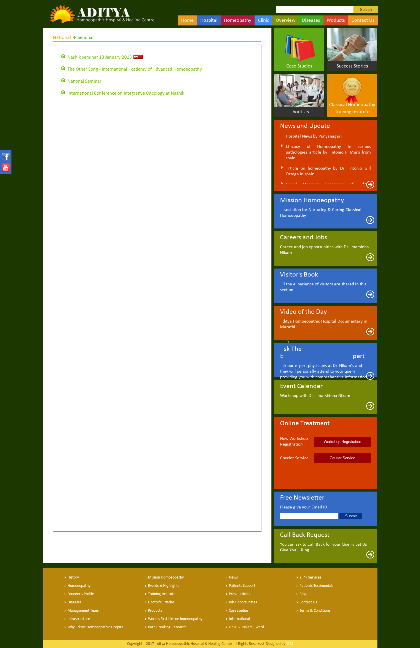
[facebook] (5, 160)
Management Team (83, 611)
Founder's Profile (80, 594)
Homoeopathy (78, 586)
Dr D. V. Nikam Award (246, 627)
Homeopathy (237, 20)
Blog (303, 594)
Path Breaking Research (167, 627)
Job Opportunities (243, 602)
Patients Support (242, 586)
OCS (289, 644)
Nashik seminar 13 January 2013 (99, 57)
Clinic (263, 20)
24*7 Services (310, 577)
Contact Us (363, 20)
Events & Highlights (163, 586)
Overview (285, 20)
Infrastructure (78, 619)
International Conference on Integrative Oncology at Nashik (125, 93)
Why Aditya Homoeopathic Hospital (95, 627)
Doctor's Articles (161, 602)
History (73, 577)
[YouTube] (5, 170)
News (233, 577)
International (239, 619)
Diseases (311, 20)
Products (336, 20)
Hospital (208, 20)
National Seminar (84, 81)
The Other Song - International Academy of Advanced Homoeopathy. (135, 69)
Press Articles (239, 594)
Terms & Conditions (314, 611)
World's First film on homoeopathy (175, 619)
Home (187, 20)
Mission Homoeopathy (166, 577)
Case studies (238, 611)
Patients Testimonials (316, 586)
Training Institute (161, 594)
